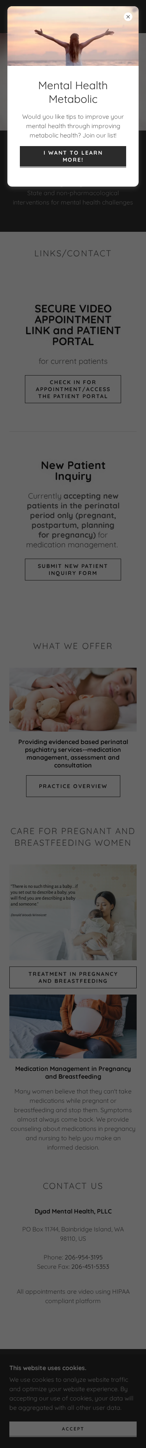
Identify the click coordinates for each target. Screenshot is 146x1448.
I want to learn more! (73, 156)
